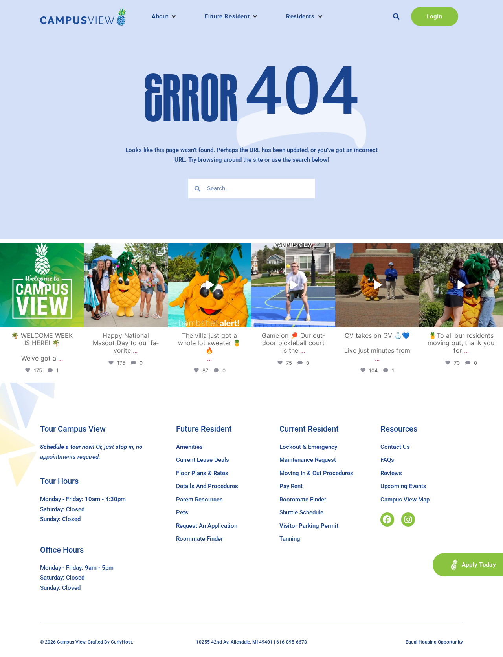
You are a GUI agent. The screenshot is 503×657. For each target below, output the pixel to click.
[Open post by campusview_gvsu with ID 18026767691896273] (42, 285)
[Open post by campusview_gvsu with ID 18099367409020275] (377, 285)
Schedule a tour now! (67, 446)
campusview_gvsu (41, 250)
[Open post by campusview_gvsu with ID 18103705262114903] (125, 285)
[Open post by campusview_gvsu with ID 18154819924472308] (210, 285)
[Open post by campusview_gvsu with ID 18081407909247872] (461, 285)
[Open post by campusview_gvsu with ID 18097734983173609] (293, 285)
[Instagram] (408, 519)
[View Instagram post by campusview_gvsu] (76, 320)
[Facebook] (387, 519)
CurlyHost (121, 642)
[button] (164, 16)
